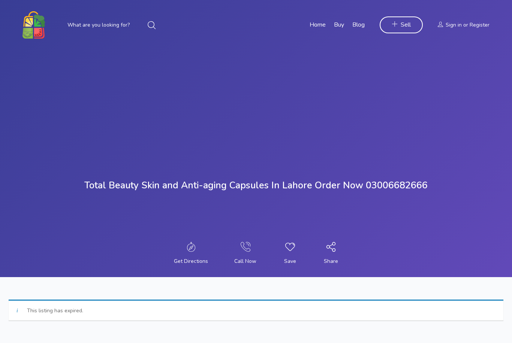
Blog (358, 25)
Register (480, 24)
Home (318, 25)
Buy (339, 25)
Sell (406, 25)
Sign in (454, 24)
